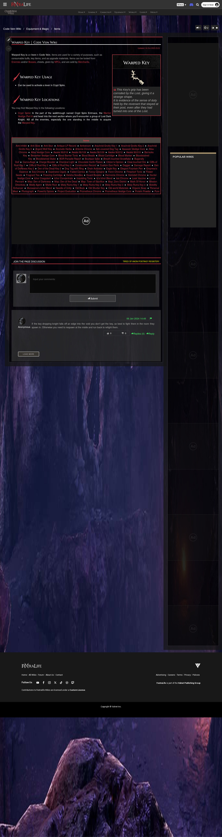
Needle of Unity (64, 188)
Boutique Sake (92, 158)
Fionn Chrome (115, 171)
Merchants (83, 61)
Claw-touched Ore (136, 162)
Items (57, 28)
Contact (59, 675)
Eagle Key (111, 168)
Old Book (80, 188)
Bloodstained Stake (46, 158)
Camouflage (29, 162)
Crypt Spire (24, 113)
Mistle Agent (35, 184)
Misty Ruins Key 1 (70, 184)
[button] (181, 5)
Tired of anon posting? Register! (141, 261)
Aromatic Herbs (64, 149)
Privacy (187, 675)
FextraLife (161, 683)
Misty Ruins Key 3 (114, 184)
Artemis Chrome (83, 149)
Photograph (28, 191)
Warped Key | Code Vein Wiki (34, 42)
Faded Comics (77, 171)
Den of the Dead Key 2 (49, 168)
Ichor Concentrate (63, 178)
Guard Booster (94, 175)
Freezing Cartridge (53, 175)
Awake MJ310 (133, 152)
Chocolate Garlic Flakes (90, 162)
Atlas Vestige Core (40, 152)
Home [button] (80, 12)
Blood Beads (88, 155)
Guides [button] (142, 12)
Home (24, 675)
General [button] (91, 12)
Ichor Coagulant (42, 178)
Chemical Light (66, 162)
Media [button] (153, 12)
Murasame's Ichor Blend (39, 188)
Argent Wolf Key (43, 149)
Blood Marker (125, 155)
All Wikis (32, 675)
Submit (94, 298)
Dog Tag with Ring (74, 168)
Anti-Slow (35, 145)
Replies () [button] (139, 333)
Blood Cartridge (106, 155)
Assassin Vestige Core (133, 149)
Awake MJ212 (115, 152)
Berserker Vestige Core (43, 155)
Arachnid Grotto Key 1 (106, 145)
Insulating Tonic (85, 178)
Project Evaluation (67, 191)
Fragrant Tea (32, 175)
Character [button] (105, 12)
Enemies (16, 61)
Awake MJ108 (79, 152)
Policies (196, 675)
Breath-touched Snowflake (117, 158)
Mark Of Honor (137, 181)
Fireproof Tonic (134, 171)
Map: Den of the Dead (65, 181)
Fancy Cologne (96, 171)
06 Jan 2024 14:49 (136, 318)
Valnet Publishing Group (189, 683)
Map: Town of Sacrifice (92, 181)
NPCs (57, 61)
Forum (41, 675)
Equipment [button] (119, 12)
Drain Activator (95, 168)
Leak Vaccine (139, 178)
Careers (171, 675)
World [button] (132, 12)
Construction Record (85, 165)
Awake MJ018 (60, 152)
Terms (180, 675)
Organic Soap (139, 188)
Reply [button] (151, 333)
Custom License (77, 690)
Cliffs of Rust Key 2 (38, 165)
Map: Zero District (117, 181)
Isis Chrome (122, 178)
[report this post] (150, 318)
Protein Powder (143, 191)
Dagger (126, 165)
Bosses (32, 61)
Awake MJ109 (97, 152)
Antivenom (85, 145)
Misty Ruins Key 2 (92, 184)
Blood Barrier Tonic (68, 155)
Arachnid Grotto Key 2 (132, 145)
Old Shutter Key (96, 188)
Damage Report (142, 165)
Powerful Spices (45, 191)
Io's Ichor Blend (104, 178)
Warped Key (28, 122)
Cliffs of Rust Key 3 (61, 165)
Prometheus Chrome (90, 191)
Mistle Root (51, 184)
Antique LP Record (66, 145)
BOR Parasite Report (70, 158)
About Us (50, 675)
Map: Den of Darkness (39, 181)
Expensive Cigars (57, 171)
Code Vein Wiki (12, 28)
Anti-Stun (48, 145)
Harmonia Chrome (114, 175)
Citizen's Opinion (115, 162)
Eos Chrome (38, 171)
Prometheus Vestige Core (118, 191)
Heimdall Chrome (137, 175)
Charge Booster (47, 162)
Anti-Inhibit (21, 145)
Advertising (161, 675)
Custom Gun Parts (109, 165)
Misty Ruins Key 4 (136, 184)
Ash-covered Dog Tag (107, 149)
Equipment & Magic (37, 28)
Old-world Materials (118, 188)
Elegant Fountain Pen (131, 168)
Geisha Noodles (74, 175)
